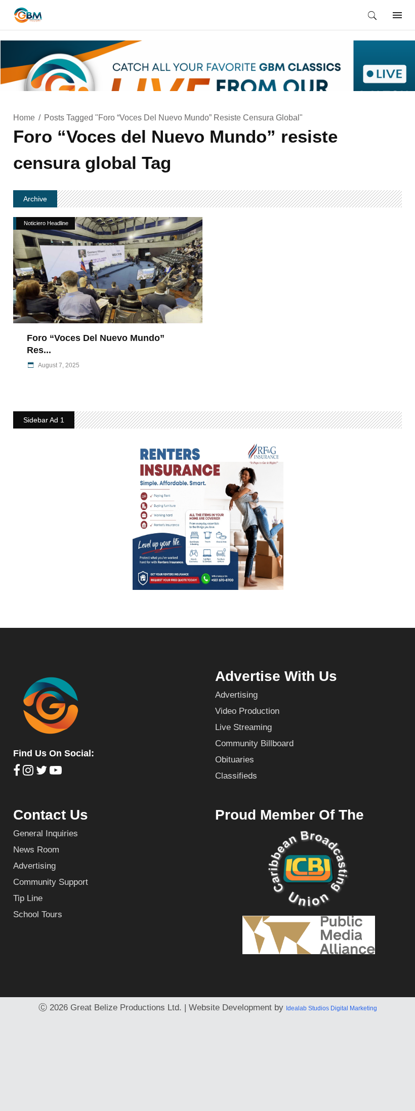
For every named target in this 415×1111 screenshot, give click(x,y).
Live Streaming (243, 727)
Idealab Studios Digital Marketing (331, 1008)
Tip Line (28, 898)
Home (24, 117)
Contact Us (50, 815)
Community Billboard (254, 743)
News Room (36, 849)
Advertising (236, 695)
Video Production (247, 711)
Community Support (50, 882)
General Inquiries (45, 833)
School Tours (37, 914)
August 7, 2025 (58, 365)
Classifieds (236, 776)
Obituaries (234, 759)
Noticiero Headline (46, 223)
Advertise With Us (276, 676)
